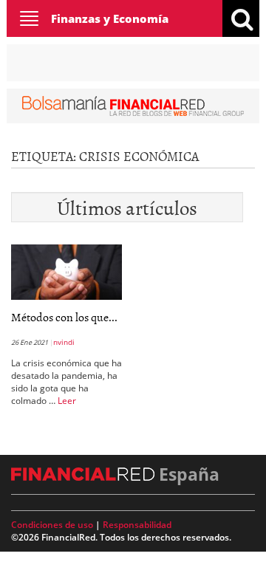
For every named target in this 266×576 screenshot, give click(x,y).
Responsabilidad (137, 524)
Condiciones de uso (52, 524)
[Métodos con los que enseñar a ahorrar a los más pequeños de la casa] (66, 271)
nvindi (64, 342)
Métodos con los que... (64, 317)
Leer (67, 400)
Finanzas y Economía (109, 18)
